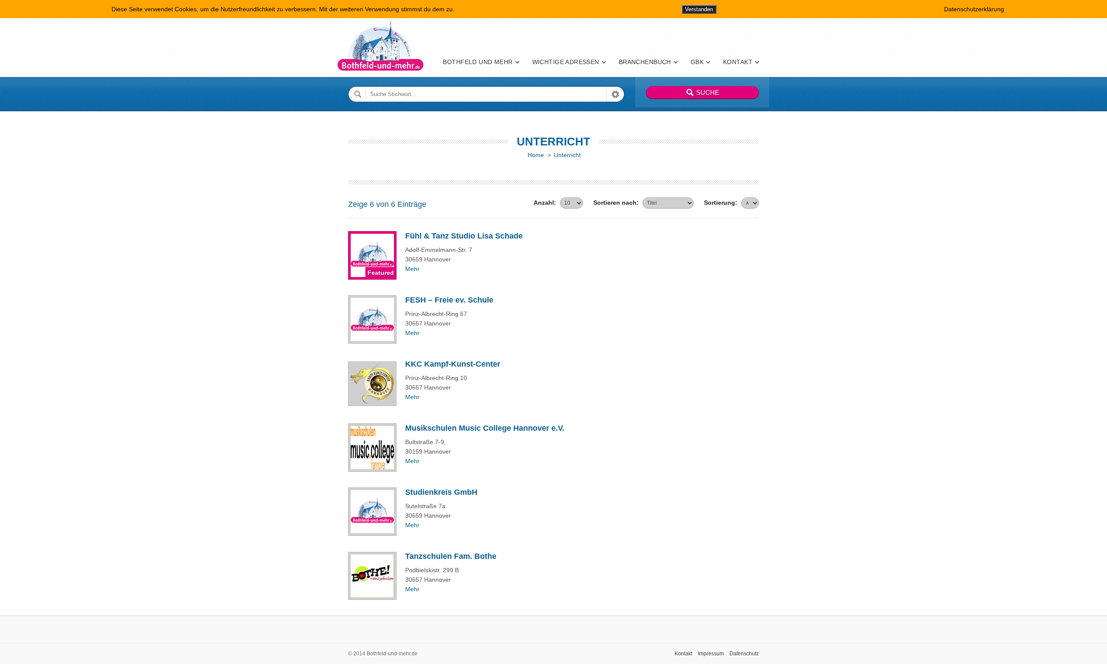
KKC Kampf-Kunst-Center (452, 364)
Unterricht (567, 154)
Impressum (711, 654)
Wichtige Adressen (565, 61)
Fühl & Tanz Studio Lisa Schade (464, 236)
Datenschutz (744, 654)
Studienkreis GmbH (441, 492)
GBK (697, 61)
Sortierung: (720, 202)
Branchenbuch (645, 61)
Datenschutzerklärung (974, 9)
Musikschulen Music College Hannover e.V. (484, 428)
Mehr (412, 268)
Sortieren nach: (616, 202)
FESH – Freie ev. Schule (449, 300)
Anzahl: (545, 202)
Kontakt (737, 61)
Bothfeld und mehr (477, 61)
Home (536, 154)
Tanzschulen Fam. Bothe (450, 556)
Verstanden (699, 9)
